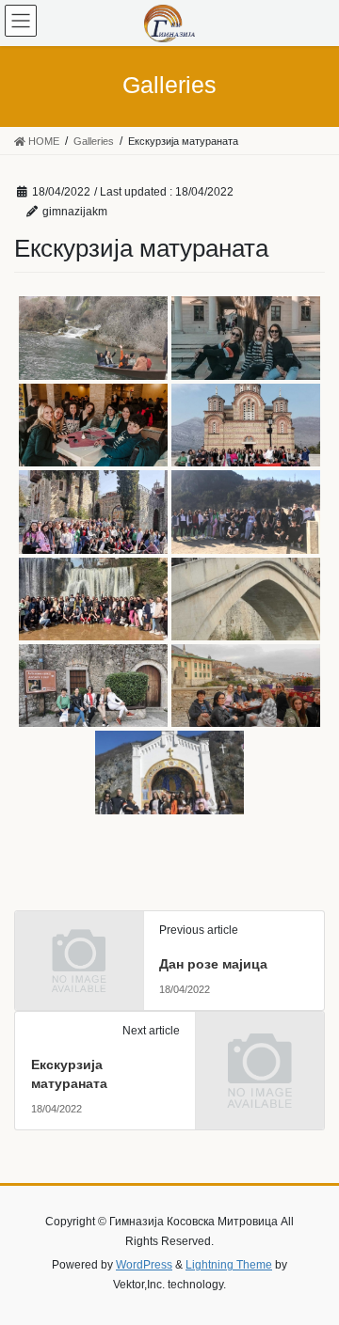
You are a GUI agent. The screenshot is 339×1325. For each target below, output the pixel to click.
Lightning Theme (229, 1264)
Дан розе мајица (213, 963)
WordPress (144, 1264)
